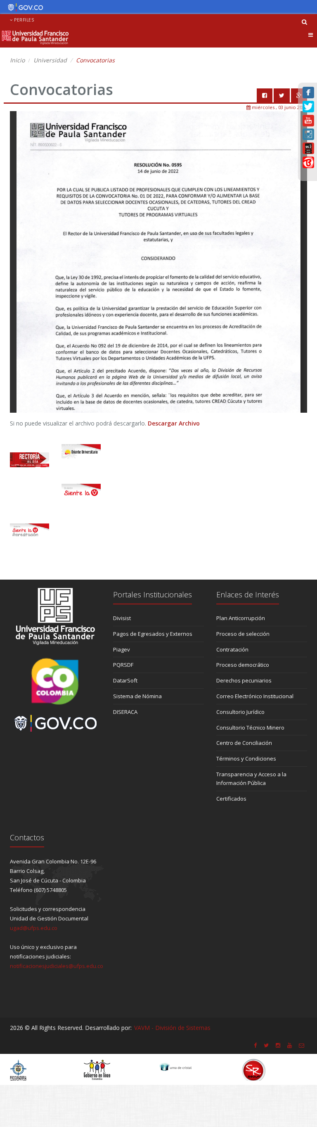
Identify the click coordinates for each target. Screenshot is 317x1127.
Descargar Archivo (174, 423)
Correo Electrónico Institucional (254, 696)
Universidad (50, 60)
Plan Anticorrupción (240, 618)
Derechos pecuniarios (244, 680)
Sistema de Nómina (137, 696)
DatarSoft (125, 680)
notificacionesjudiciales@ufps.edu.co (56, 966)
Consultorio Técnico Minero (250, 727)
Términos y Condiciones (246, 758)
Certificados (231, 798)
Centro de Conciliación (244, 743)
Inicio (17, 60)
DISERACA (125, 712)
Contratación (232, 649)
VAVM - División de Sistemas (172, 1028)
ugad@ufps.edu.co (33, 928)
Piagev (121, 649)
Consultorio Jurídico (240, 712)
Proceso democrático (242, 664)
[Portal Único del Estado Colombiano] (23, 7)
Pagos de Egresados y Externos (152, 633)
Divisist (122, 618)
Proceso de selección (243, 633)
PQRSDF (123, 664)
